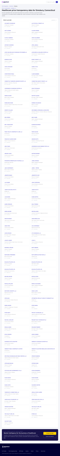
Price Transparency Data (13, 451)
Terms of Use (43, 451)
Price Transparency (5, 6)
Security (27, 451)
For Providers (4, 451)
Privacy (37, 451)
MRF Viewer (21, 451)
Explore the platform (50, 436)
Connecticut (11, 6)
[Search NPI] (57, 2)
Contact (32, 451)
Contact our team (49, 433)
